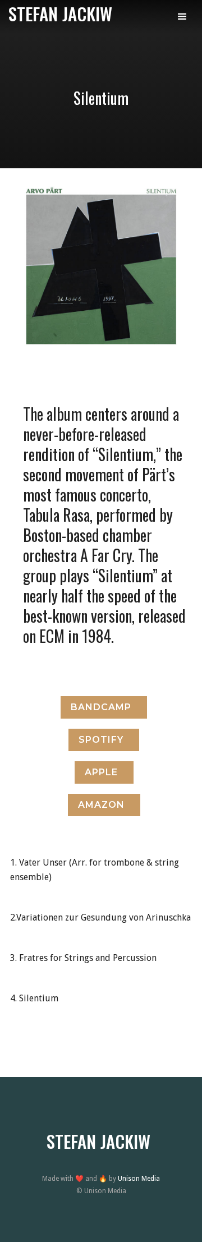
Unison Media (139, 1179)
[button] (182, 17)
